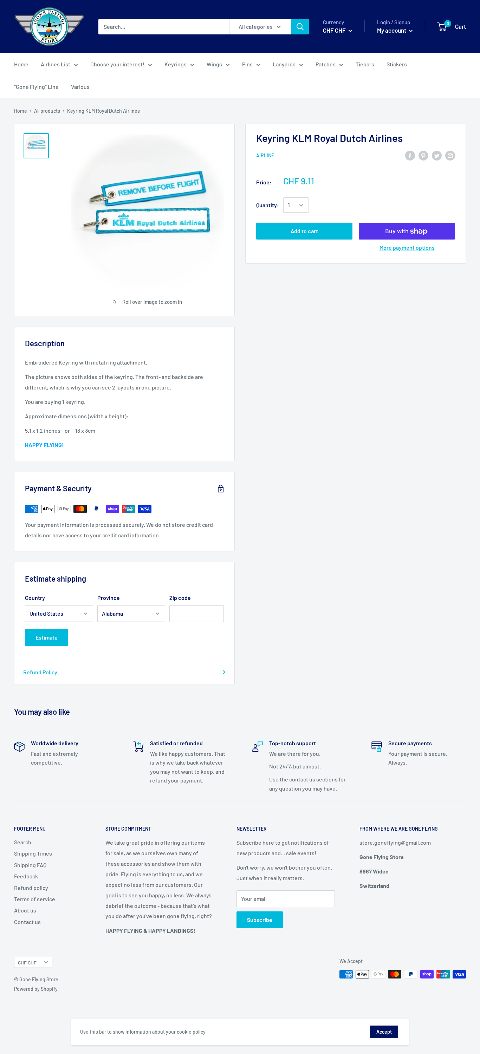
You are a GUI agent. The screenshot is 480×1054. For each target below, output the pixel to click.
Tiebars (365, 64)
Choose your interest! (117, 64)
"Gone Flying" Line (36, 86)
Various (80, 86)
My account (392, 30)
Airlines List (55, 64)
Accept (384, 1032)
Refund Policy (40, 672)
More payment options (407, 247)
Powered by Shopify (36, 989)
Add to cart (304, 231)
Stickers (397, 64)
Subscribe (259, 919)
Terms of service (34, 899)
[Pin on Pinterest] (423, 155)
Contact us (27, 921)
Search (22, 842)
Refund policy (31, 887)
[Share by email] (450, 155)
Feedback (26, 876)
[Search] (300, 26)
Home (21, 64)
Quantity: (267, 205)
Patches (326, 64)
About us (25, 910)
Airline (265, 155)
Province (108, 597)
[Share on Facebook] (410, 155)
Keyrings (175, 64)
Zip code (180, 597)
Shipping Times (33, 853)
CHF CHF (27, 962)
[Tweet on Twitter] (437, 155)
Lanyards (284, 64)
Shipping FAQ (30, 865)
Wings (214, 64)
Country (35, 597)
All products (47, 111)
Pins (247, 64)
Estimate (46, 637)
